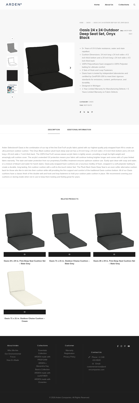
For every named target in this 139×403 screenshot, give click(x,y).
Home (81, 23)
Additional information (79, 129)
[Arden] (14, 7)
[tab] (54, 129)
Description (54, 129)
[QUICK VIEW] (25, 254)
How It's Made (13, 360)
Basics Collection (42, 369)
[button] (70, 68)
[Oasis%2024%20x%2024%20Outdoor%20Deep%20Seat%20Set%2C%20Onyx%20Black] (80, 112)
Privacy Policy (69, 357)
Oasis (88, 23)
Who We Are (12, 350)
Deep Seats (88, 105)
